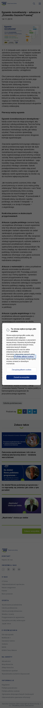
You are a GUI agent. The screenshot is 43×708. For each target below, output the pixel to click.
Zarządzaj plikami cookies (21, 370)
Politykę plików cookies (25, 356)
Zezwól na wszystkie (21, 377)
